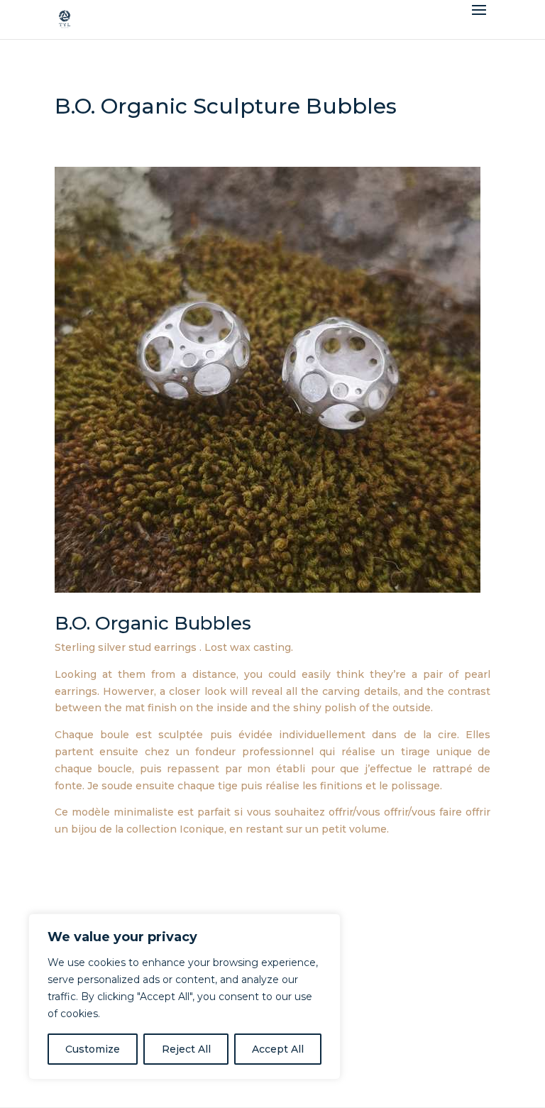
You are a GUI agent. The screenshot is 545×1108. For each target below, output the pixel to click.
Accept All (278, 1049)
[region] (184, 997)
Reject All (186, 1049)
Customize (92, 1049)
